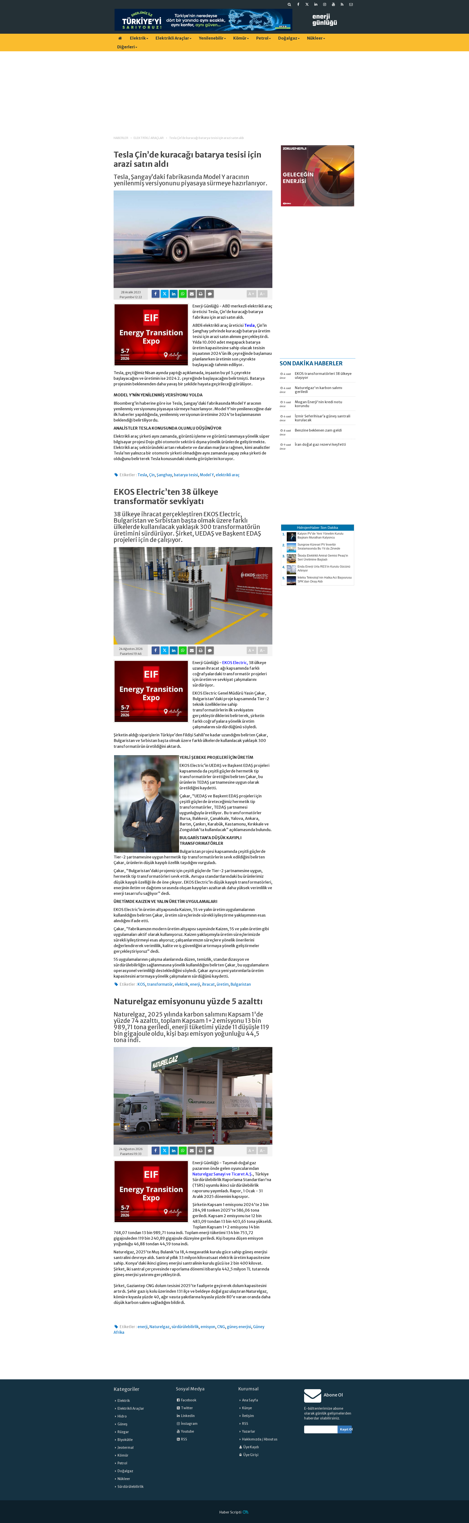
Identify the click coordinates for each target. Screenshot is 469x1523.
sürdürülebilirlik (185, 1326)
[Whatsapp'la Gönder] (183, 294)
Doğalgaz (287, 38)
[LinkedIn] (174, 294)
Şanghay (164, 475)
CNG (221, 1326)
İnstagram (189, 1424)
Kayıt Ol (346, 1429)
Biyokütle (125, 1440)
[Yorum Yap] (210, 294)
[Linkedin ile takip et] (315, 4)
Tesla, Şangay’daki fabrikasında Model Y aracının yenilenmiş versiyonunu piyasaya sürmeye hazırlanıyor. (190, 180)
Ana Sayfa (250, 1400)
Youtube (187, 1431)
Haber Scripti (230, 1512)
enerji (195, 984)
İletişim (248, 1416)
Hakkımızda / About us (259, 1439)
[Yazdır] (201, 294)
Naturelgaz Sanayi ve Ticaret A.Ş (222, 1174)
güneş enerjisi (239, 1326)
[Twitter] (165, 294)
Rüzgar (123, 1432)
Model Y (207, 475)
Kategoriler (126, 1389)
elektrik (181, 984)
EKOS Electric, (235, 662)
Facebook (188, 1400)
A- (263, 293)
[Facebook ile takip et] (298, 4)
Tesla (249, 325)
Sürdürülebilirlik (130, 1487)
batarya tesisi (186, 475)
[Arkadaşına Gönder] (192, 294)
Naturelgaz (159, 1326)
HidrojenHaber (308, 527)
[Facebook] (156, 294)
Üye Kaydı (251, 1447)
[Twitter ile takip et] (307, 4)
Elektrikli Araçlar (172, 38)
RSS (184, 1439)
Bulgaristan (241, 984)
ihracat (208, 984)
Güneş (122, 1424)
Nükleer (315, 38)
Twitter (187, 1408)
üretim (223, 984)
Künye (247, 1408)
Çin (152, 475)
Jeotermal (125, 1448)
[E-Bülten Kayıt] (351, 4)
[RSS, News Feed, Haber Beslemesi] (342, 4)
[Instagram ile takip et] (324, 4)
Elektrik (138, 38)
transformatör (160, 984)
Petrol (262, 38)
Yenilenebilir (211, 38)
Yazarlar (248, 1431)
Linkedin (188, 1416)
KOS (141, 984)
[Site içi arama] (289, 4)
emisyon (208, 1326)
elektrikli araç (228, 475)
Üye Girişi (250, 1455)
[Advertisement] (234, 89)
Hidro (122, 1416)
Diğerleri (126, 46)
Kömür (239, 38)
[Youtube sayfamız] (333, 4)
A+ (251, 293)
